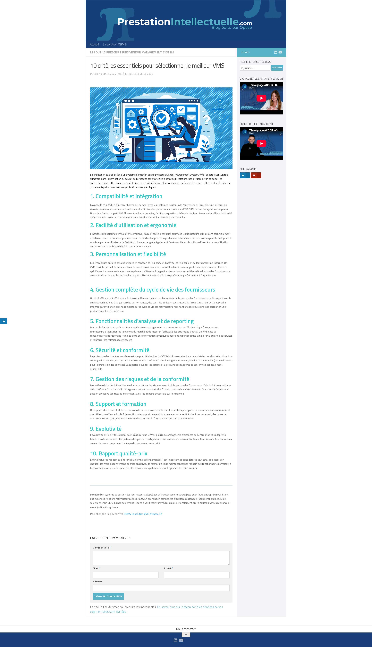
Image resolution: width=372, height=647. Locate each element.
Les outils (97, 52)
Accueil (94, 44)
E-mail (168, 568)
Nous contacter (186, 629)
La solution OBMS (114, 44)
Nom (96, 568)
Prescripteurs (117, 52)
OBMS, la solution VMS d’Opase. (141, 514)
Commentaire (102, 547)
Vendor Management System (151, 52)
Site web (98, 581)
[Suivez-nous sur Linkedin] (275, 52)
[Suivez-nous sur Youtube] (280, 52)
